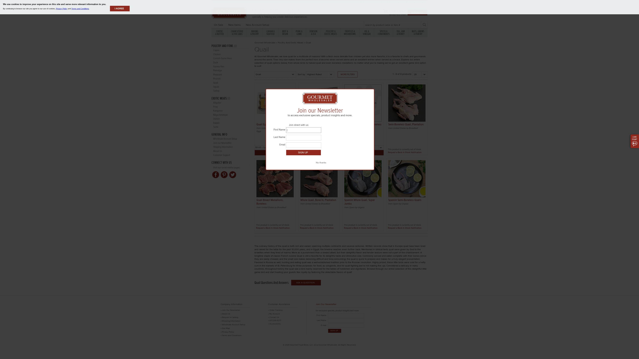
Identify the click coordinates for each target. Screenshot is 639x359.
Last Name (279, 137)
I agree (119, 8)
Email (282, 144)
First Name (279, 129)
